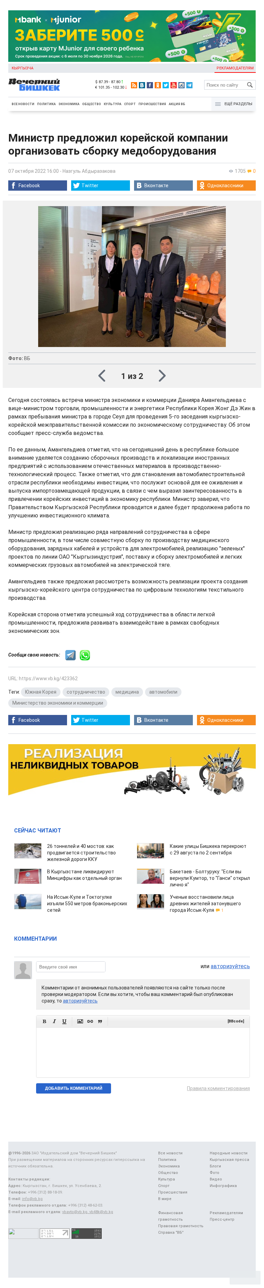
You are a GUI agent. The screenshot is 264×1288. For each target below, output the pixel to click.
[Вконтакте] (142, 85)
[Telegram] (189, 85)
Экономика (68, 104)
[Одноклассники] (158, 85)
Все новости (23, 104)
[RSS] (134, 85)
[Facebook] (150, 85)
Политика (46, 104)
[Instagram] (181, 85)
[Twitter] (166, 85)
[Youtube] (173, 85)
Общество (91, 104)
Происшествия (152, 104)
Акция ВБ (177, 104)
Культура (112, 104)
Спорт (130, 104)
